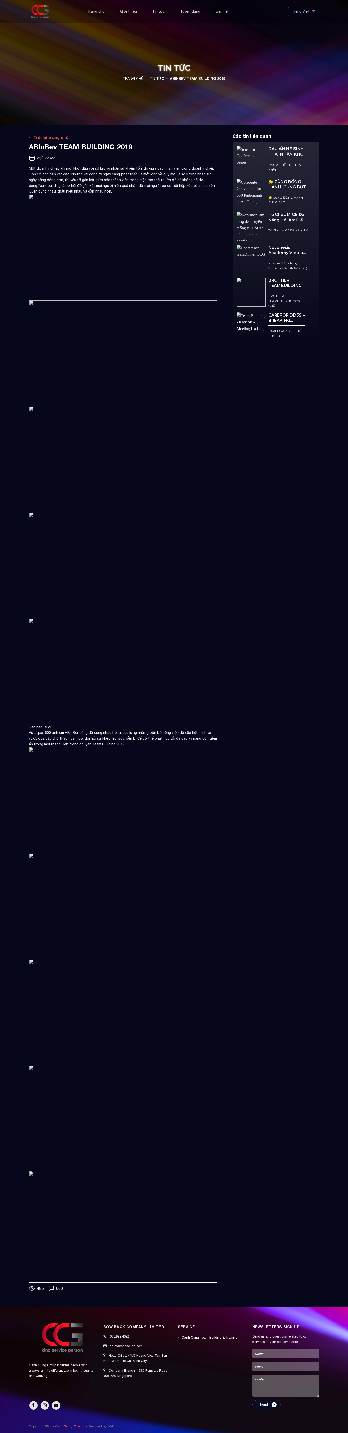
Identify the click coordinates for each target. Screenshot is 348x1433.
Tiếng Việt (301, 11)
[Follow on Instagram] (45, 1405)
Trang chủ (96, 11)
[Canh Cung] (54, 11)
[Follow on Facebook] (33, 1405)
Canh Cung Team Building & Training (210, 1337)
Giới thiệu (128, 11)
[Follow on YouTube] (56, 1405)
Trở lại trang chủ (50, 137)
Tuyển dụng (190, 11)
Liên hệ (222, 11)
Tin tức (158, 11)
